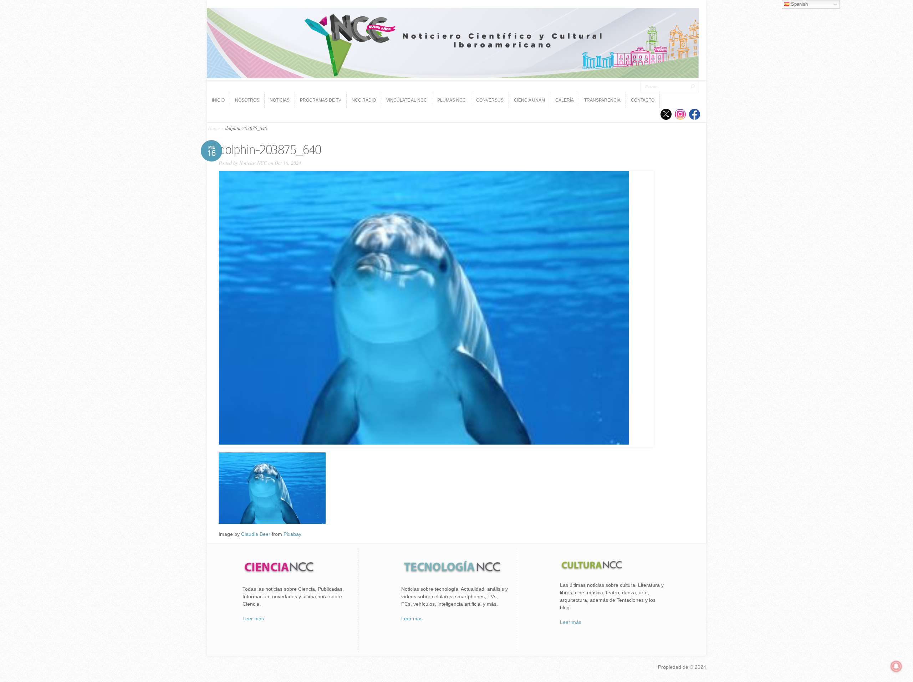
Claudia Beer (255, 534)
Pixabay (292, 534)
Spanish (799, 4)
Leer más (253, 618)
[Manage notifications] (896, 666)
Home (214, 128)
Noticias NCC (253, 162)
